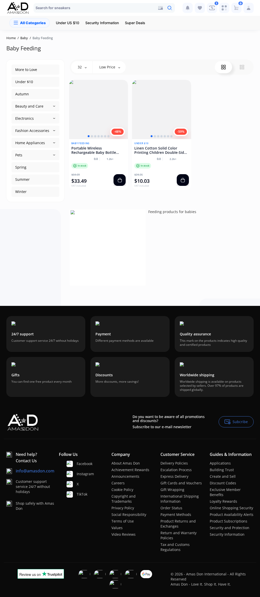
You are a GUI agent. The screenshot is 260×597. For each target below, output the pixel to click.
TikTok (79, 494)
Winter (21, 191)
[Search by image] (160, 8)
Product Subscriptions (228, 521)
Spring (20, 167)
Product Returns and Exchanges (178, 524)
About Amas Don (125, 463)
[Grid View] (223, 67)
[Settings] (224, 8)
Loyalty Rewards (223, 501)
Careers (118, 483)
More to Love (26, 69)
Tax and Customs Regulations (175, 547)
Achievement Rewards (130, 469)
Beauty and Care (29, 106)
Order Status (171, 507)
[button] (88, 136)
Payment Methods (175, 514)
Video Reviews (123, 534)
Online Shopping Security (231, 507)
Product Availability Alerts (231, 514)
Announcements (125, 476)
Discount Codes (223, 483)
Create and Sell (223, 476)
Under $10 (24, 81)
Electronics (24, 118)
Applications (220, 463)
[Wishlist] (200, 8)
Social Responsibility (128, 514)
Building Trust (222, 469)
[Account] (248, 8)
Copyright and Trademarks (123, 499)
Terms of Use (122, 521)
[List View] (242, 67)
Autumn (22, 94)
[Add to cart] (119, 180)
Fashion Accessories (32, 130)
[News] (188, 8)
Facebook (79, 463)
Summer (22, 179)
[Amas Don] (18, 8)
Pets (18, 155)
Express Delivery (174, 476)
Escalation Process (176, 469)
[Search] (169, 8)
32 (80, 67)
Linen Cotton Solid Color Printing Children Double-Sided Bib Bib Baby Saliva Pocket (161, 150)
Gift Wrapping (172, 489)
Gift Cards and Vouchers (181, 483)
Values (117, 527)
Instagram (79, 473)
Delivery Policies (174, 463)
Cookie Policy (122, 489)
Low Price (107, 67)
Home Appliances (30, 142)
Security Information (227, 534)
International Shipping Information (179, 499)
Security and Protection (229, 527)
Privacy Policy (122, 507)
